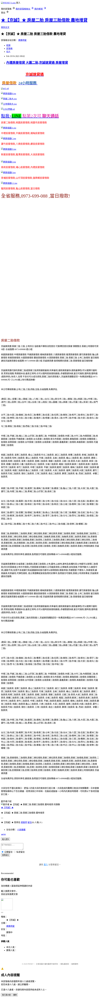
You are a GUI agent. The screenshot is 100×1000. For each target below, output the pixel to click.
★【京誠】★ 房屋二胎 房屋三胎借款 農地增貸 (44, 20)
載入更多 (5, 839)
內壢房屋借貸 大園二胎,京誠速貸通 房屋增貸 (37, 62)
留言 (30, 822)
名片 (8, 52)
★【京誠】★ (7, 807)
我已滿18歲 (6, 995)
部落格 (9, 48)
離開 (15, 995)
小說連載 (21, 830)
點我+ (30, 116)
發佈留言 (5, 855)
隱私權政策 (64, 964)
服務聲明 (74, 964)
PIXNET (30, 964)
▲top (3, 834)
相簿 (8, 45)
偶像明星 (22, 40)
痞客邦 (24, 822)
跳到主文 (5, 27)
